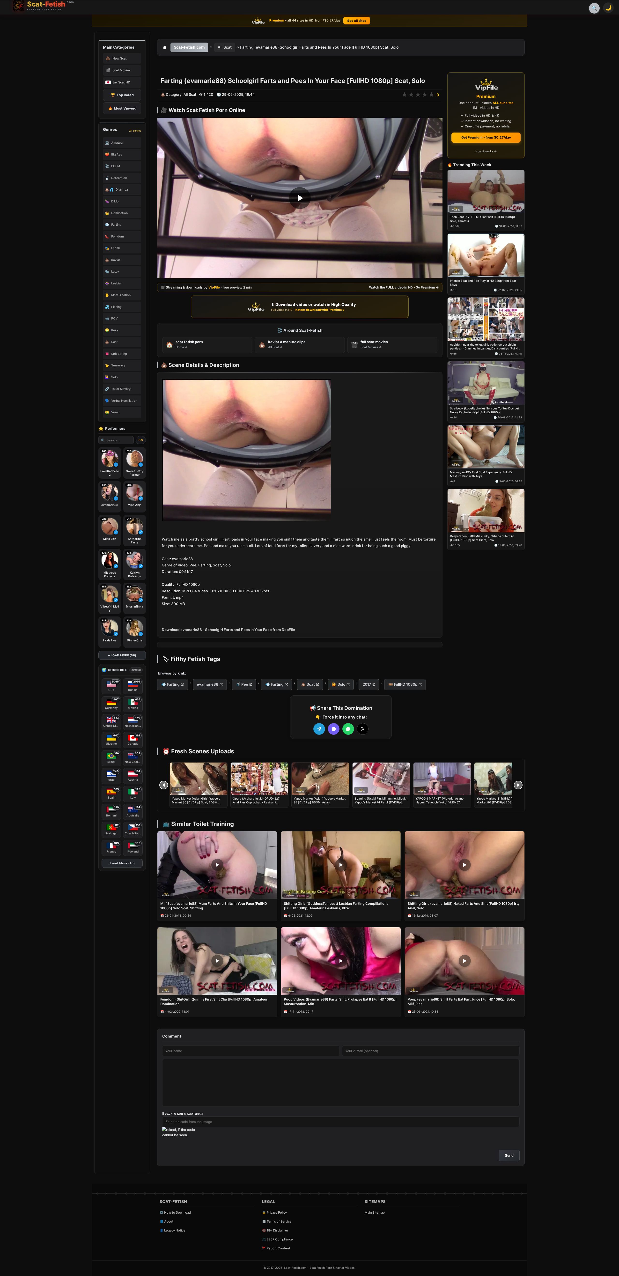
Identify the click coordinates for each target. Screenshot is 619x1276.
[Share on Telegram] (319, 729)
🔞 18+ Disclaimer (275, 1230)
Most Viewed (122, 108)
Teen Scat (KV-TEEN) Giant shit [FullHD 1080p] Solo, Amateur (482, 219)
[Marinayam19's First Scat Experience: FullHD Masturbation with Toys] (486, 446)
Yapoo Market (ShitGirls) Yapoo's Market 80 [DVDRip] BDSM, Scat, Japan (500, 802)
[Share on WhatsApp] (348, 729)
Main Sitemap (375, 1212)
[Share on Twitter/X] (362, 729)
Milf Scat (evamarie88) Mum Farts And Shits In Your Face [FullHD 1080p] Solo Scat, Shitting (213, 905)
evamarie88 (207, 684)
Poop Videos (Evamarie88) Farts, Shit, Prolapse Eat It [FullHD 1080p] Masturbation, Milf (340, 1001)
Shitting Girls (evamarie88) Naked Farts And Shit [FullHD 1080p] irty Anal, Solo (464, 905)
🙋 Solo (338, 684)
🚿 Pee (242, 684)
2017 (367, 684)
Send (509, 1155)
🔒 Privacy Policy (274, 1212)
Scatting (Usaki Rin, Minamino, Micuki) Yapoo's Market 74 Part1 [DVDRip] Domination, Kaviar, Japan (381, 802)
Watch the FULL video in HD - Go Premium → (404, 287)
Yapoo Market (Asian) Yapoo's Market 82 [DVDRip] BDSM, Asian (320, 800)
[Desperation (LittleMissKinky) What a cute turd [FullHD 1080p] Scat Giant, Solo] (486, 510)
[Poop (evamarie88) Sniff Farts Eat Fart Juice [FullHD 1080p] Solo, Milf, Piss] (464, 961)
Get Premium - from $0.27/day (486, 137)
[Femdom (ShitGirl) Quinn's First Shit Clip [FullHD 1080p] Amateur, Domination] (217, 961)
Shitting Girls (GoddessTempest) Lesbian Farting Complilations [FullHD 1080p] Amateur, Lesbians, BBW (336, 905)
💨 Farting (170, 684)
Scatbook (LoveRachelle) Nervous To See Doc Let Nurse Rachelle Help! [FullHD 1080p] (484, 410)
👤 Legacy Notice (172, 1230)
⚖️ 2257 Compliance (277, 1239)
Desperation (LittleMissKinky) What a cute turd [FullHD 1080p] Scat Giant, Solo (482, 538)
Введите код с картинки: (183, 1113)
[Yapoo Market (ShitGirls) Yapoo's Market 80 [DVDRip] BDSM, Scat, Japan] (503, 779)
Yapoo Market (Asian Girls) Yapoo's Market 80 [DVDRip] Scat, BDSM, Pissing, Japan (196, 802)
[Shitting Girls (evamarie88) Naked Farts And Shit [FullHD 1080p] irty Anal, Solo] (464, 865)
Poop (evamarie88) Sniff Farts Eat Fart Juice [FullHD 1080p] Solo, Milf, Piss (461, 1001)
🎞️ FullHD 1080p (402, 684)
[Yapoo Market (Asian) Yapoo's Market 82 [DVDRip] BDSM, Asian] (320, 779)
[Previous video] (163, 785)
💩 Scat (308, 684)
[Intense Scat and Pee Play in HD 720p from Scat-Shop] (486, 255)
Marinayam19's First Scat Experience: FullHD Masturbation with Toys (481, 474)
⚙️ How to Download (175, 1212)
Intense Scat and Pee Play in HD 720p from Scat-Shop (483, 283)
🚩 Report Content (276, 1248)
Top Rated (122, 95)
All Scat (225, 47)
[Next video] (518, 785)
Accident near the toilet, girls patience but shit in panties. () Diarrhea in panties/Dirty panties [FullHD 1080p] (485, 346)
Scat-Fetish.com (189, 47)
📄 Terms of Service (277, 1221)
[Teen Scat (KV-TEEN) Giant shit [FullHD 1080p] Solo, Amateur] (486, 191)
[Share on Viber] (333, 729)
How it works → (486, 151)
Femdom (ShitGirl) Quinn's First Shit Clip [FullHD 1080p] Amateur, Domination (214, 1001)
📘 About (166, 1221)
